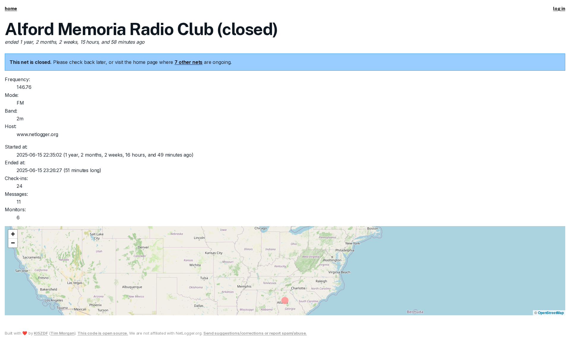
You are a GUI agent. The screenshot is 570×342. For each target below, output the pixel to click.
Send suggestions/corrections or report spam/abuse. (255, 333)
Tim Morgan (62, 333)
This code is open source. (102, 333)
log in (559, 8)
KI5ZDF (41, 333)
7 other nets (188, 62)
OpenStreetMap (551, 312)
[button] (12, 234)
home (11, 8)
